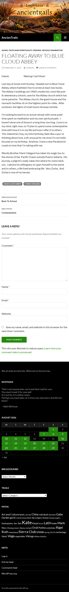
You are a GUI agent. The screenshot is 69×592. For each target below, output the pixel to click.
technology (61, 532)
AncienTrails (10, 37)
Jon (19, 523)
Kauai (35, 523)
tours (4, 536)
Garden (5, 517)
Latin (48, 523)
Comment (8, 245)
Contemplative (9, 211)
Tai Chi (53, 532)
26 (25, 448)
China (35, 514)
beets (22, 514)
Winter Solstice (40, 536)
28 (44, 448)
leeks (54, 523)
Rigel (59, 527)
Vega (11, 536)
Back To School (9, 199)
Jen (15, 523)
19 (25, 443)
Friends (37, 50)
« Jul (4, 457)
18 (15, 443)
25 (15, 448)
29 (53, 448)
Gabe (59, 514)
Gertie (19, 518)
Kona (41, 523)
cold (41, 514)
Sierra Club (27, 531)
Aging (5, 50)
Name (6, 286)
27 (34, 448)
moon (16, 528)
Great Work (26, 518)
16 (62, 438)
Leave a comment (47, 68)
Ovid (35, 527)
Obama (22, 528)
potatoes (51, 528)
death (45, 514)
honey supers (54, 518)
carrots (28, 514)
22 (53, 443)
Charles (30, 68)
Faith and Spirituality (20, 50)
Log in (5, 556)
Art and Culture (10, 514)
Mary (4, 528)
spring (47, 532)
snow (40, 532)
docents (52, 514)
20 (34, 443)
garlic (13, 517)
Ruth (5, 532)
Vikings (30, 536)
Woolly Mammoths (52, 50)
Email (5, 300)
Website (6, 313)
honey (46, 517)
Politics (43, 527)
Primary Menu (65, 37)
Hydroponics (7, 523)
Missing (10, 528)
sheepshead (13, 532)
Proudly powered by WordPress (15, 588)
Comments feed (9, 567)
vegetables (20, 536)
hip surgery (37, 517)
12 (25, 438)
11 (15, 438)
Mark (61, 523)
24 (6, 448)
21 (44, 443)
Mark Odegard (33, 184)
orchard (29, 528)
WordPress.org (9, 573)
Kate (27, 522)
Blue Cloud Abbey (12, 184)
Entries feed (7, 562)
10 (6, 438)
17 (6, 443)
